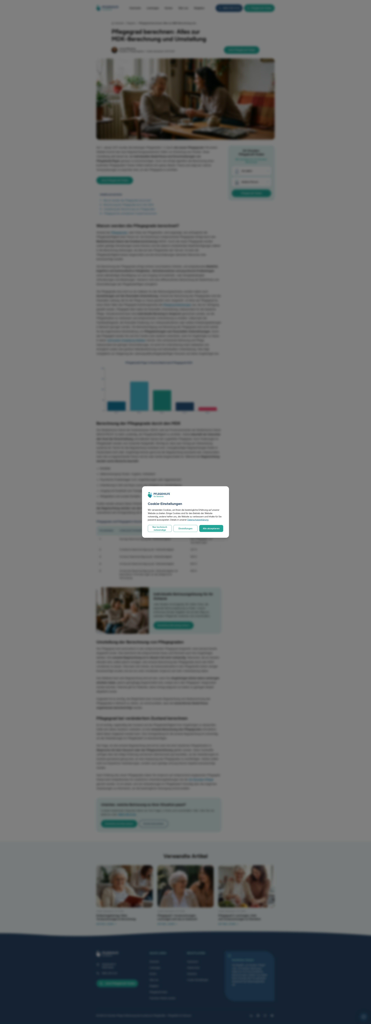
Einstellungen (185, 528)
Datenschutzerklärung (197, 520)
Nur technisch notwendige (159, 528)
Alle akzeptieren (211, 528)
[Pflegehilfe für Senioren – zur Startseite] (159, 495)
